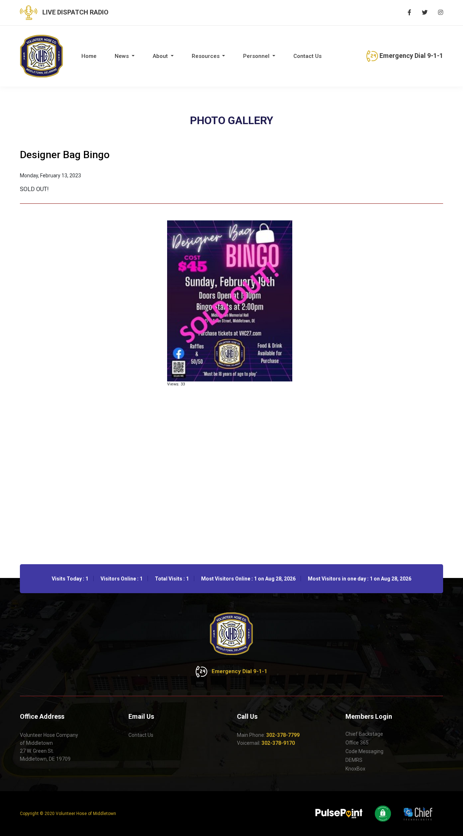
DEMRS (353, 760)
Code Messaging (364, 751)
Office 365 (357, 743)
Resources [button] (206, 56)
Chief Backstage (364, 734)
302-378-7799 (283, 735)
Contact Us (307, 56)
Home (89, 56)
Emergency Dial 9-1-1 (410, 55)
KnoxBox (355, 769)
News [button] (122, 56)
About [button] (161, 56)
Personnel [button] (257, 56)
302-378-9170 (278, 743)
